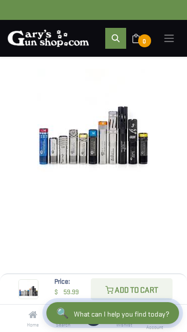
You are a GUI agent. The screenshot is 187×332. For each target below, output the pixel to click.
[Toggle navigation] (169, 38)
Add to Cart (135, 289)
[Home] (32, 314)
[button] (115, 38)
